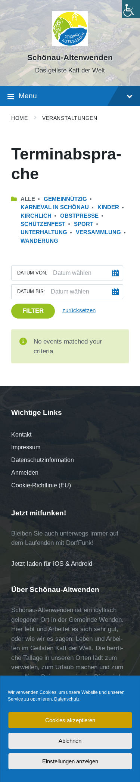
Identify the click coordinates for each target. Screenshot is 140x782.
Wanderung (39, 241)
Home (19, 118)
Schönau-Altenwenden (70, 57)
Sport (83, 224)
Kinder (108, 207)
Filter (33, 310)
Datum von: (32, 273)
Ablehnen (70, 741)
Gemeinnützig (65, 199)
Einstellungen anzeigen (70, 761)
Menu (28, 96)
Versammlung (98, 232)
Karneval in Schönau (55, 207)
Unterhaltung (44, 232)
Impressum (25, 447)
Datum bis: (31, 291)
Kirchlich (36, 216)
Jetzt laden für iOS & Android (51, 563)
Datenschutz (67, 699)
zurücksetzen (79, 310)
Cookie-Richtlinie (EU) (41, 485)
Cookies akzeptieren (70, 720)
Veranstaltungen (69, 118)
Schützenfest (43, 224)
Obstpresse (79, 216)
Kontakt (21, 434)
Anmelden (24, 472)
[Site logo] (70, 44)
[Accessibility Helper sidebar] (131, 9)
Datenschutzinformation (42, 460)
